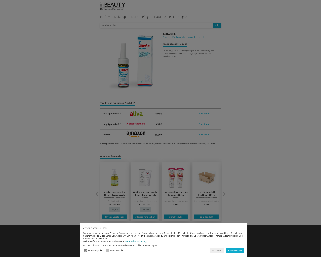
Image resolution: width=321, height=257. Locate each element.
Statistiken (115, 250)
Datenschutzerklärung (136, 241)
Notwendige (93, 250)
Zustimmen (217, 250)
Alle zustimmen (235, 250)
